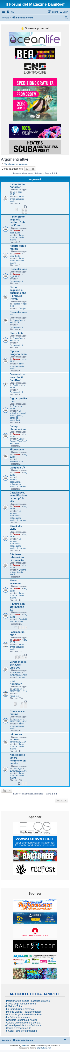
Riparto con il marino (18, 247)
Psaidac (16, 304)
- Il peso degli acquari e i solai (20, 1003)
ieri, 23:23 (14, 340)
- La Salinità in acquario (17, 1017)
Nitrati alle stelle (16, 528)
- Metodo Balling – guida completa (23, 1011)
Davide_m (17, 689)
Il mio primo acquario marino (17, 198)
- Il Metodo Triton (14, 1006)
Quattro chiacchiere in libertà (18, 572)
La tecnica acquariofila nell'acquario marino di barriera (18, 482)
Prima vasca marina (17, 712)
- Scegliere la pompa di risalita (21, 1020)
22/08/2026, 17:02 (18, 675)
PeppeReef (18, 320)
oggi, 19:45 (15, 233)
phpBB (25, 1046)
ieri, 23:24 (14, 322)
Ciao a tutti (16, 333)
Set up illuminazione (18, 428)
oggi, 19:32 (15, 256)
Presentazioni (16, 281)
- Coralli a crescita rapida (18, 1028)
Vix (14, 192)
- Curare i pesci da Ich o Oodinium (23, 1025)
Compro (22, 308)
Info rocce (16, 734)
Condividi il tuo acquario (18, 620)
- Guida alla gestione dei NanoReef (23, 1014)
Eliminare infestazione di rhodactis (17, 557)
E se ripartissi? (16, 682)
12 (25, 706)
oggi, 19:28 (15, 276)
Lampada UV (17, 467)
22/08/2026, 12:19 (18, 691)
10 (25, 704)
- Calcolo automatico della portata (22, 1022)
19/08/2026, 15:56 (18, 771)
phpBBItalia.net (44, 1048)
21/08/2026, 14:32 (18, 721)
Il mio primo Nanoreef (17, 185)
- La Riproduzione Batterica (19, 1009)
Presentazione (18, 269)
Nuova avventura (15, 582)
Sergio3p (17, 672)
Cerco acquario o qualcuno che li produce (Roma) (18, 293)
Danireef (17, 230)
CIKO (15, 739)
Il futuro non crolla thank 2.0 (17, 606)
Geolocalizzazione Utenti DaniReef (18, 377)
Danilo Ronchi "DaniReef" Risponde (18, 441)
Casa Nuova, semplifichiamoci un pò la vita (18, 497)
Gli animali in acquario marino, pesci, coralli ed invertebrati (18, 415)
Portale (5, 17)
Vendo (21, 677)
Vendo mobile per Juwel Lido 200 (18, 664)
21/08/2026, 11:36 (18, 742)
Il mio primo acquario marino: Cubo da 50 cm (18, 221)
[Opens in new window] (35, 39)
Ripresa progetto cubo (18, 353)
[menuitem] (10, 12)
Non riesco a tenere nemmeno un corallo (18, 759)
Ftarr (15, 406)
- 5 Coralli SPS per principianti (21, 1030)
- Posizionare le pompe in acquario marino (27, 1001)
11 (21, 706)
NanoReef (14, 696)
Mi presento (17, 449)
